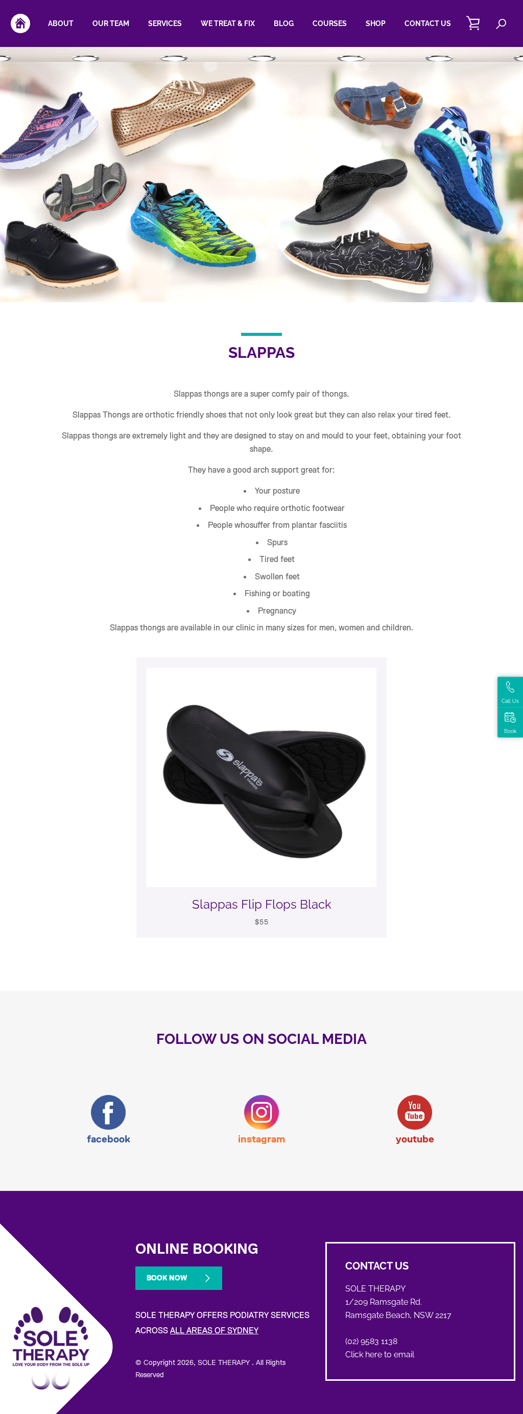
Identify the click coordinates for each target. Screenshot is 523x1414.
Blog (284, 23)
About (61, 23)
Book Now (167, 1278)
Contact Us (428, 23)
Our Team (110, 23)
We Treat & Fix (228, 23)
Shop (376, 23)
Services (165, 23)
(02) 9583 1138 (371, 1341)
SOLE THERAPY (225, 1362)
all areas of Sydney (214, 1330)
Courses (330, 23)
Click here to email (379, 1354)
